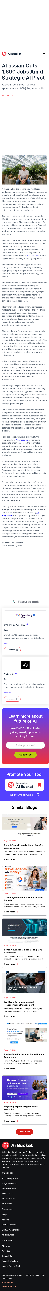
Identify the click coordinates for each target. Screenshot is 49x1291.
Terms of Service (9, 1286)
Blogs (4, 1215)
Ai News (5, 1220)
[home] (11, 53)
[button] (44, 54)
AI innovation (33, 255)
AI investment (22, 440)
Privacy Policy (7, 1282)
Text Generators (9, 1188)
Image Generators (10, 1183)
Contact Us (7, 1256)
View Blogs (24, 1131)
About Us (6, 1246)
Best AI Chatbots (9, 1225)
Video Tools (7, 1193)
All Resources (8, 1235)
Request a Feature (10, 1261)
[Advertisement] (24, 24)
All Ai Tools (7, 1204)
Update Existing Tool (11, 1266)
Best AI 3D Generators (11, 1230)
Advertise (6, 1251)
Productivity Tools (10, 1178)
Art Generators (8, 1198)
